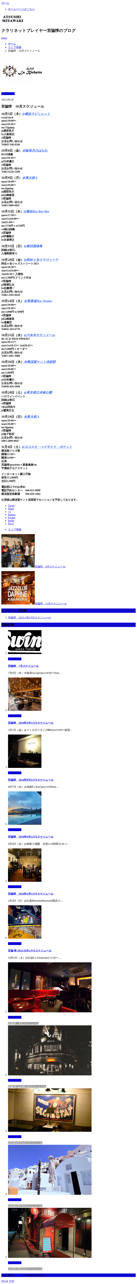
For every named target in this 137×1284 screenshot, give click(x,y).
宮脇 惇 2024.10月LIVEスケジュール (29, 950)
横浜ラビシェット (37, 114)
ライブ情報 (14, 47)
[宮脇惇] (13, 21)
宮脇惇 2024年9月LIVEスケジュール (30, 836)
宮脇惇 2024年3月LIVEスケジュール (30, 722)
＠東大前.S (30, 177)
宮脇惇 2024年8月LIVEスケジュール (30, 779)
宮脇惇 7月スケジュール (23, 666)
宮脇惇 (20, 1275)
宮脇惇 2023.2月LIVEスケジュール (29, 617)
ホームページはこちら (21, 9)
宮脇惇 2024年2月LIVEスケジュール (30, 893)
